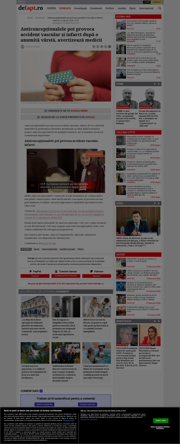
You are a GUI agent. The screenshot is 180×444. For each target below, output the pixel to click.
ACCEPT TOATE (161, 420)
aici (18, 434)
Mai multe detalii (68, 420)
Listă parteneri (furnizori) (88, 419)
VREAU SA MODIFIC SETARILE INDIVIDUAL (160, 427)
